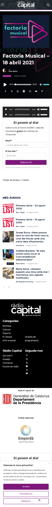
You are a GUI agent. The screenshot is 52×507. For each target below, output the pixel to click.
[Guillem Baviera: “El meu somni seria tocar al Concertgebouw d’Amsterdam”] (8, 255)
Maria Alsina (20, 264)
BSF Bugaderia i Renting (24, 282)
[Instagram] (27, 359)
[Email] (30, 91)
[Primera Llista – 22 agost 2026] (8, 208)
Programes (7, 76)
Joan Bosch (20, 245)
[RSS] (27, 363)
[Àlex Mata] (6, 71)
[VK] (36, 91)
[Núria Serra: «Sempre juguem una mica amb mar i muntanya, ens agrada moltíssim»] (8, 273)
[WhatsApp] (17, 91)
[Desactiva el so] (40, 84)
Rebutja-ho (26, 501)
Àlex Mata (13, 71)
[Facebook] (5, 91)
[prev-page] (4, 287)
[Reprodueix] (5, 84)
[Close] (49, 463)
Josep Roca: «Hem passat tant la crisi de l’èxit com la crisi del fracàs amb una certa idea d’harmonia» (32, 237)
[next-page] (8, 287)
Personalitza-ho (26, 493)
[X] (11, 91)
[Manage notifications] (39, 500)
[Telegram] (23, 91)
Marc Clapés (20, 212)
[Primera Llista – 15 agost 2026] (8, 222)
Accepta (26, 486)
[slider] (46, 84)
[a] (26, 309)
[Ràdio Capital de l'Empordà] (26, 4)
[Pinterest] (42, 91)
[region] (26, 484)
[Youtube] (27, 374)
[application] (26, 84)
